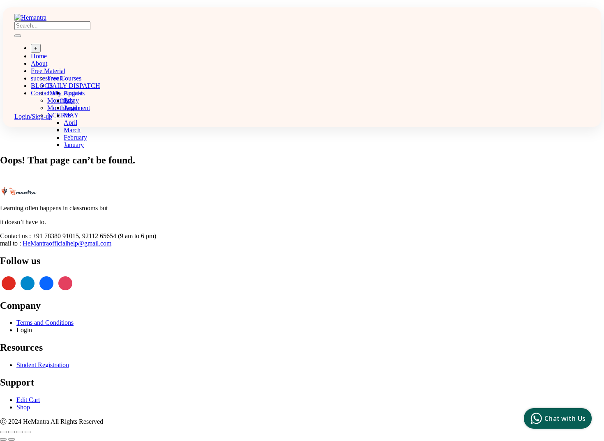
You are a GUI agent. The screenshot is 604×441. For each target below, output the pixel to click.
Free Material (48, 70)
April (70, 122)
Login (24, 329)
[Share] (19, 432)
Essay (71, 100)
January (74, 144)
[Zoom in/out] (3, 432)
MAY (71, 115)
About (39, 63)
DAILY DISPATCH (73, 85)
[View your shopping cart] (18, 109)
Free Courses (64, 78)
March (72, 129)
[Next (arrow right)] (11, 439)
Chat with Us (565, 418)
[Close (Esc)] (28, 432)
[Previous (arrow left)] (3, 439)
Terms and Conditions (45, 322)
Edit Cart (28, 399)
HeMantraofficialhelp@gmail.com (67, 243)
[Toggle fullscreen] (11, 432)
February (75, 137)
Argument (77, 107)
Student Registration (42, 364)
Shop (23, 407)
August (73, 93)
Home (39, 56)
